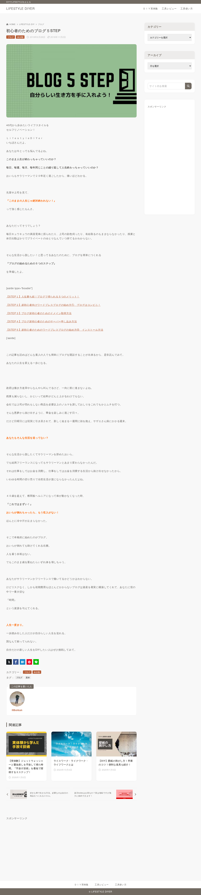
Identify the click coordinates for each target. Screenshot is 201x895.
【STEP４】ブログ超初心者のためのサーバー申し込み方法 (41, 321)
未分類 (20, 37)
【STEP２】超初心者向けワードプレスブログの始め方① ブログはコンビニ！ (53, 305)
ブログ (41, 24)
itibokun (17, 710)
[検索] (188, 86)
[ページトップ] (194, 888)
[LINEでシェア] (36, 662)
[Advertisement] (170, 158)
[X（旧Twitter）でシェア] (9, 662)
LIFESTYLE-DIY (26, 24)
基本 (28, 677)
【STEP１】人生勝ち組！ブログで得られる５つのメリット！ (42, 296)
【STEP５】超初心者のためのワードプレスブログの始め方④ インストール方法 (54, 329)
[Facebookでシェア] (16, 662)
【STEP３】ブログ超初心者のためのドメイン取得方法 (39, 313)
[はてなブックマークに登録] (22, 662)
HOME (12, 24)
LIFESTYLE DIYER (20, 8)
